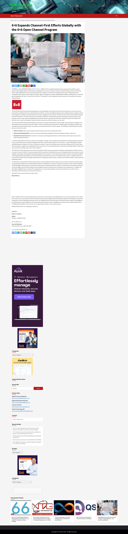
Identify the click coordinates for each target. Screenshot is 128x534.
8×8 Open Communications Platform (30, 96)
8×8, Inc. (39, 89)
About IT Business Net (16, 16)
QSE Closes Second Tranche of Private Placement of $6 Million (27, 439)
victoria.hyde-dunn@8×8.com (19, 229)
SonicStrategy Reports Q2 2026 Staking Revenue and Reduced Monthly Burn (27, 436)
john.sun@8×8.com (17, 221)
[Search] (116, 16)
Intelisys (30, 144)
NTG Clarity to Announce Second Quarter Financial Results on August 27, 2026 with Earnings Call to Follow (27, 432)
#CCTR (34, 89)
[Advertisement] (82, 7)
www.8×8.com (31, 204)
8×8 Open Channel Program (48, 91)
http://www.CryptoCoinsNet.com (21, 406)
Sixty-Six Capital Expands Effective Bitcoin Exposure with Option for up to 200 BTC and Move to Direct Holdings (26, 428)
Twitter (51, 204)
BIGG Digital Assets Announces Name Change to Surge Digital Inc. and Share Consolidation (27, 442)
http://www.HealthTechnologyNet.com (22, 411)
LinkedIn (46, 204)
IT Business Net (21, 5)
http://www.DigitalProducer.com (20, 398)
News (13, 513)
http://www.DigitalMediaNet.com (21, 402)
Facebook (58, 204)
